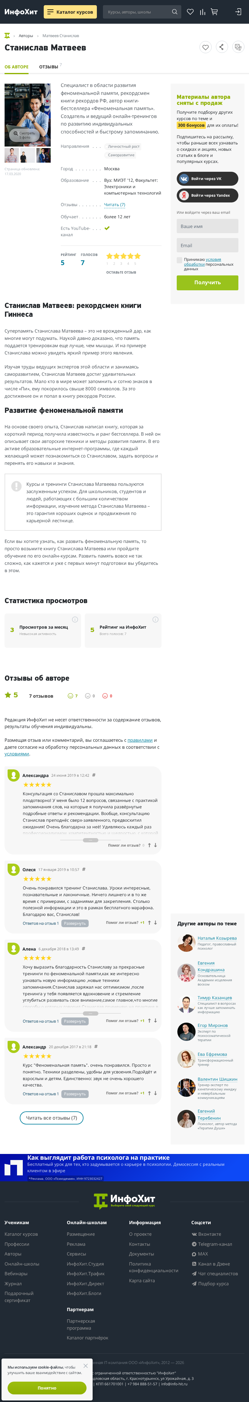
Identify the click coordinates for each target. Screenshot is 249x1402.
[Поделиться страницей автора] (222, 47)
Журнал (13, 1283)
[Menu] (50, 12)
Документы (141, 1254)
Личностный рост (124, 146)
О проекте (140, 1234)
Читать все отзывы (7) (51, 1117)
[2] (116, 256)
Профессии (17, 1244)
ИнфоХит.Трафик (86, 1273)
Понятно (47, 1388)
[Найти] (174, 12)
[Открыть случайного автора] (238, 47)
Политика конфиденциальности (154, 1267)
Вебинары (16, 1273)
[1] (109, 256)
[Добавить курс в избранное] (206, 47)
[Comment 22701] (83, 949)
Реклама (76, 1244)
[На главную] (8, 36)
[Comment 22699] (96, 1047)
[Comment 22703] (84, 869)
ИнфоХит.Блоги (84, 1293)
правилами (140, 740)
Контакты (139, 1244)
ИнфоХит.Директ (85, 1283)
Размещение (81, 1234)
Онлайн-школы (22, 1264)
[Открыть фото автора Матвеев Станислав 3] (27, 155)
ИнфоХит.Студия (85, 1264)
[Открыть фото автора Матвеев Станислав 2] (12, 155)
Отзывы (50, 66)
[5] (137, 256)
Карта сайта (142, 1280)
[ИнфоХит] (21, 12)
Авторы (13, 1254)
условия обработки (202, 262)
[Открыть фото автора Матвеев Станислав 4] (43, 155)
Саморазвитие (121, 154)
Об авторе (17, 67)
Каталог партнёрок (87, 1338)
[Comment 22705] (94, 775)
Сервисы (76, 1254)
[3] (123, 256)
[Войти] (238, 12)
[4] (130, 256)
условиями (17, 754)
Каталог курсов (21, 1234)
